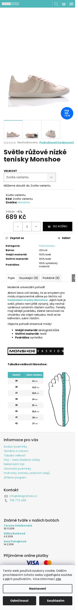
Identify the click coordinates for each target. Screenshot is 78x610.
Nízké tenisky (47, 246)
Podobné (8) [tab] (51, 278)
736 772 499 (17, 500)
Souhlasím (55, 601)
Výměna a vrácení (16, 451)
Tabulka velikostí (15, 455)
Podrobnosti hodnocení (56, 142)
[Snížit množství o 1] (18, 226)
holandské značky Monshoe (28, 300)
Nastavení (37, 588)
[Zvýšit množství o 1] (36, 226)
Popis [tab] (11, 278)
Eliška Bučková (14, 533)
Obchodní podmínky (17, 469)
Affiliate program (15, 477)
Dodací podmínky (15, 447)
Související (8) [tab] (28, 278)
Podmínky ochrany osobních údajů (27, 473)
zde (58, 579)
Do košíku (60, 226)
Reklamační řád (14, 464)
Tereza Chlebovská (18, 525)
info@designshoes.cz (23, 496)
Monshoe (24, 202)
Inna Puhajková (15, 541)
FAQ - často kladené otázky (22, 460)
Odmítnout (19, 601)
